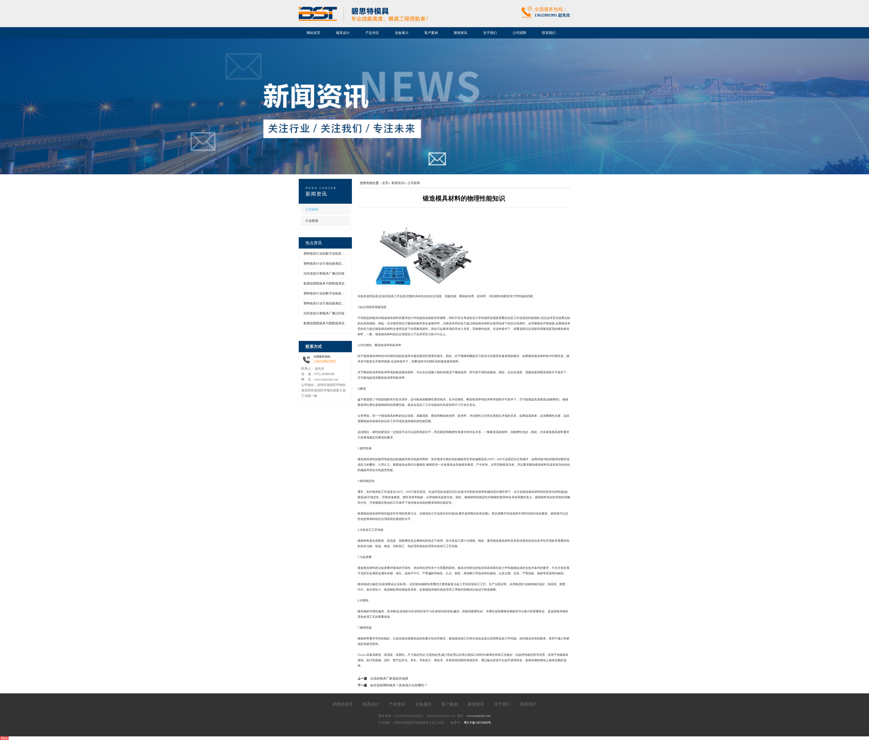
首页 (385, 183)
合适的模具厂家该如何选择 (389, 678)
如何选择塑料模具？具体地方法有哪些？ (398, 685)
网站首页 (313, 33)
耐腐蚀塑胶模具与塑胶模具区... (325, 283)
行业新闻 (312, 221)
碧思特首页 (342, 704)
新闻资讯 (398, 183)
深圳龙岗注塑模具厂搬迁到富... (325, 273)
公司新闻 (312, 209)
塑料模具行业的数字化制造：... (325, 253)
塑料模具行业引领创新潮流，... (325, 263)
